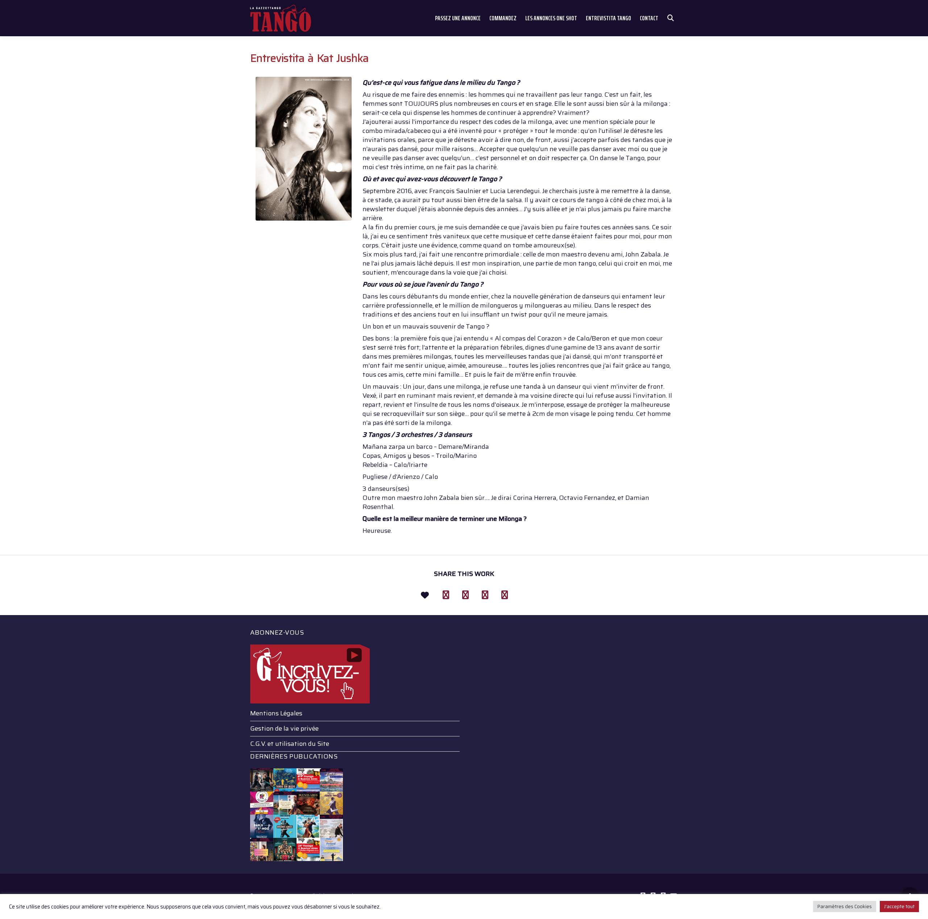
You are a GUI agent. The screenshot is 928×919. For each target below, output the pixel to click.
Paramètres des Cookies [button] (844, 906)
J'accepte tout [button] (899, 906)
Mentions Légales (276, 713)
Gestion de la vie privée (284, 728)
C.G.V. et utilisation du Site (289, 744)
